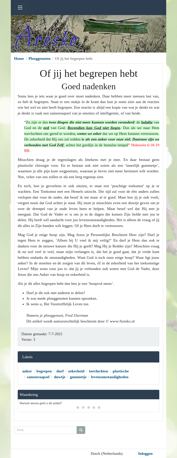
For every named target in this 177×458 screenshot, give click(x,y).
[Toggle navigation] (20, 7)
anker (27, 371)
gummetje (78, 377)
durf (60, 371)
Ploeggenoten (39, 58)
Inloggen (145, 453)
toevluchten (98, 371)
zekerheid (76, 371)
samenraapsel (38, 377)
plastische (121, 371)
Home (19, 58)
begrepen (44, 371)
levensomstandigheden (109, 377)
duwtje (59, 377)
